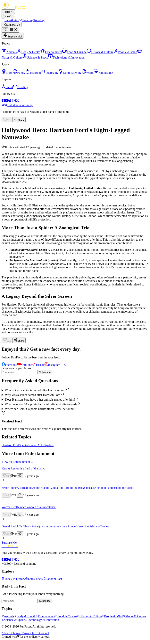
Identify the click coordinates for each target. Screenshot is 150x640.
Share (20, 120)
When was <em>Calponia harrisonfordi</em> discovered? (41, 404)
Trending (22, 87)
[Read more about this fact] (3, 481)
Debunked (15, 633)
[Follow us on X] (17, 101)
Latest (9, 87)
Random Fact (53, 578)
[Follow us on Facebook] (3, 101)
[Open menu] (13, 30)
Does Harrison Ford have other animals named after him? (40, 399)
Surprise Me (9, 542)
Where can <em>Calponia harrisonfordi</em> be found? (40, 409)
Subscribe (45, 372)
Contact (44, 633)
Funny (29, 105)
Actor (40, 445)
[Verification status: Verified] (20, 475)
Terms (35, 633)
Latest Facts (35, 578)
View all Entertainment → (18, 461)
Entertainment (16, 105)
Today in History (14, 578)
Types (6, 16)
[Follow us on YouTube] (7, 101)
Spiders (49, 445)
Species (23, 445)
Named (32, 445)
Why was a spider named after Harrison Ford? (33, 394)
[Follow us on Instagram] (14, 101)
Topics (7, 11)
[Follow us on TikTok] (10, 101)
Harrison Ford (10, 445)
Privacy (27, 633)
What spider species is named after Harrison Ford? (36, 390)
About (5, 633)
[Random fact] (5, 30)
